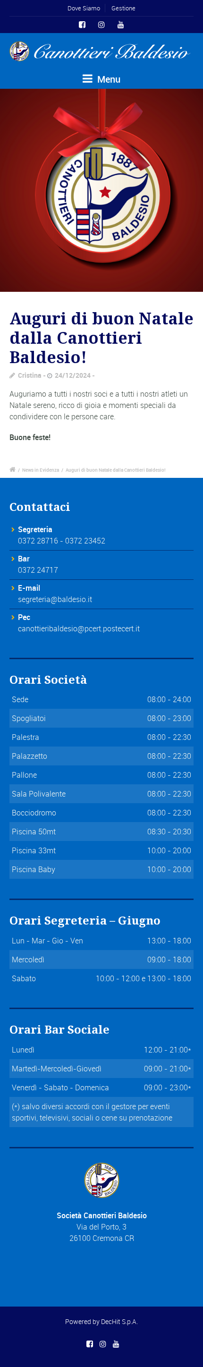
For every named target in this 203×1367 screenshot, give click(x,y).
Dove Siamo (84, 8)
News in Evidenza (40, 470)
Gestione (123, 8)
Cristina (30, 375)
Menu (107, 79)
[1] (101, 190)
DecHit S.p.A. (119, 1321)
